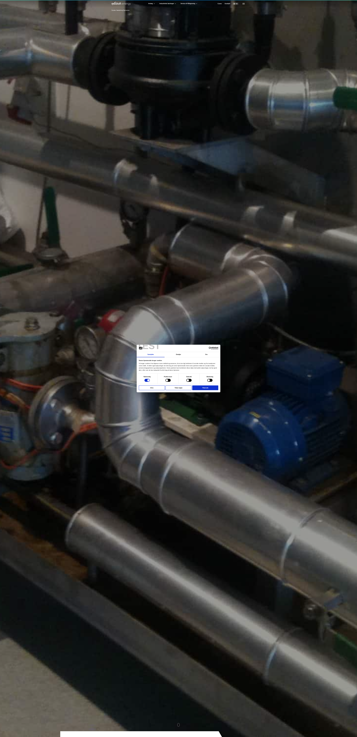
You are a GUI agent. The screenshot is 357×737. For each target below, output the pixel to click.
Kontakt (227, 4)
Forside (114, 10)
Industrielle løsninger (166, 4)
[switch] (168, 380)
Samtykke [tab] (150, 354)
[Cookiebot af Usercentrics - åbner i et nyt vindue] (210, 348)
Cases (220, 4)
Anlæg (150, 4)
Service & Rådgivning (188, 4)
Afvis (151, 388)
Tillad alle (205, 388)
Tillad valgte (178, 388)
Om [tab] (206, 354)
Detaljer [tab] (178, 354)
